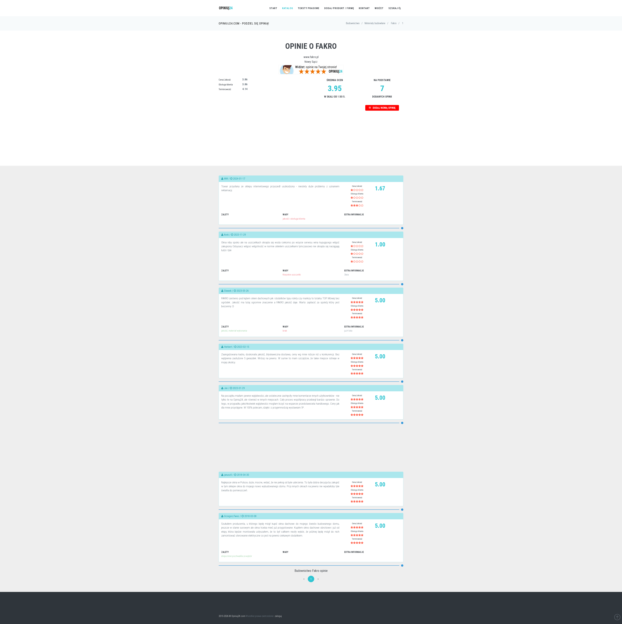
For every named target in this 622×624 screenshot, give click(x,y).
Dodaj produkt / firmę (339, 8)
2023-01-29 (239, 388)
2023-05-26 (243, 290)
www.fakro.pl (311, 57)
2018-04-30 (243, 474)
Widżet (379, 8)
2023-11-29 (240, 234)
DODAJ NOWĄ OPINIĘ (384, 107)
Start (273, 8)
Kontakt (364, 8)
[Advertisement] (311, 133)
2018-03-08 (250, 516)
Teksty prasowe (308, 8)
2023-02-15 (243, 346)
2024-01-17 (239, 178)
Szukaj (393, 8)
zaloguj (278, 616)
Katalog (287, 8)
